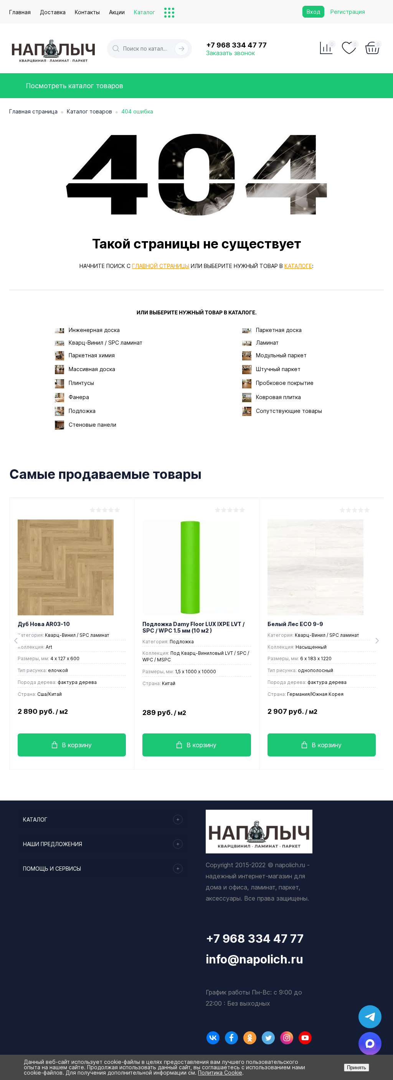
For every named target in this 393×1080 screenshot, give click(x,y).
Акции (117, 12)
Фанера (79, 397)
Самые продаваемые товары (105, 474)
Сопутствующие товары (289, 411)
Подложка (82, 411)
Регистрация (347, 11)
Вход (313, 11)
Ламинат (267, 342)
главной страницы (160, 266)
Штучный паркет (278, 369)
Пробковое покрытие (285, 383)
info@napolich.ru (254, 959)
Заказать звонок (230, 53)
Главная (20, 12)
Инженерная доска (94, 330)
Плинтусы (81, 383)
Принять (356, 1067)
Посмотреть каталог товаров (73, 86)
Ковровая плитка (278, 397)
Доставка (53, 12)
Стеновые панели (92, 424)
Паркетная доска (279, 330)
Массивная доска (92, 369)
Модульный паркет (281, 355)
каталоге (298, 266)
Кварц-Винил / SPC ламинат (105, 342)
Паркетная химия (92, 355)
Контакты (87, 12)
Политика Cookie (220, 1072)
